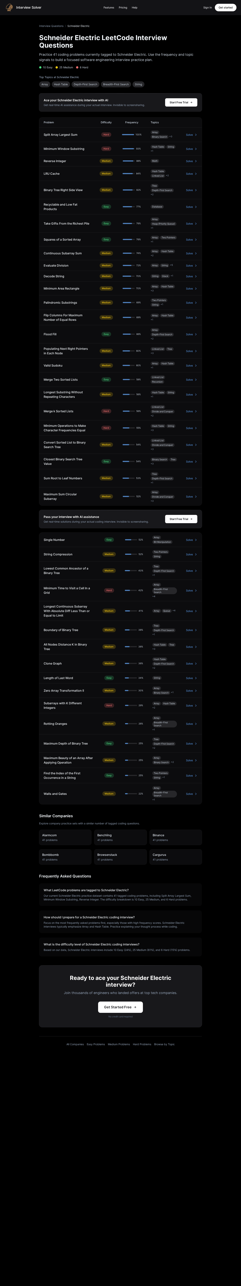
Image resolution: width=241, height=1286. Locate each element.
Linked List (158, 175)
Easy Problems (96, 1044)
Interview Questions (51, 25)
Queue (166, 610)
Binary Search (159, 136)
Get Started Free (118, 1007)
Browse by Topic (164, 1044)
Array (44, 84)
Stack (165, 276)
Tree (154, 185)
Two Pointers (168, 237)
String (138, 84)
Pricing (123, 7)
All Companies (75, 1044)
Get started (226, 7)
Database (157, 206)
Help (134, 7)
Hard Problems (142, 1044)
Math (155, 160)
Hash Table (61, 84)
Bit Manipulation (162, 541)
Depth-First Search (85, 84)
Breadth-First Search (116, 84)
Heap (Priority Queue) (163, 223)
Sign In (207, 7)
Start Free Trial (179, 102)
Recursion (157, 381)
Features (109, 7)
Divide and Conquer (162, 411)
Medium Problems (119, 1044)
